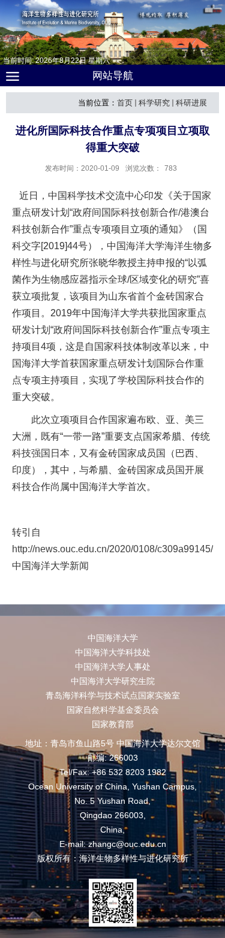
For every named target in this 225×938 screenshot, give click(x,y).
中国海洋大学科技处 (113, 652)
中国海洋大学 (113, 638)
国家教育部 (113, 724)
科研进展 (191, 102)
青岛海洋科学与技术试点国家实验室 (113, 695)
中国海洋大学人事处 (113, 666)
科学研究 (154, 102)
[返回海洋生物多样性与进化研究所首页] (112, 29)
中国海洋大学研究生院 (113, 681)
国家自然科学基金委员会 (113, 710)
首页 (125, 102)
